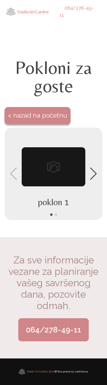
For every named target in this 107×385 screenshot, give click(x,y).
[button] (51, 214)
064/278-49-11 (76, 11)
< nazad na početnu (37, 115)
